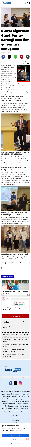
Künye (15, 422)
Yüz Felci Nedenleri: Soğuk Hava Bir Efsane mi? (16, 331)
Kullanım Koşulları (15, 418)
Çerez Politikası (15, 420)
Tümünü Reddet (15, 444)
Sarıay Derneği (5, 172)
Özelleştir (15, 440)
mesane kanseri (9, 161)
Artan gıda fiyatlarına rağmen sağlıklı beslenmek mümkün (13, 350)
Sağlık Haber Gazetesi (14, 394)
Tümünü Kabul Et (15, 435)
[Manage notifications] (27, 439)
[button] (28, 295)
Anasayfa (15, 415)
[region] (15, 435)
